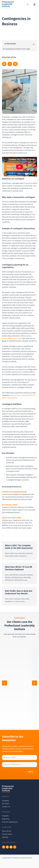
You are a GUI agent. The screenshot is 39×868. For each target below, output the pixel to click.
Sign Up (30, 772)
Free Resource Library (10, 505)
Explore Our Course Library (11, 518)
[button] (34, 4)
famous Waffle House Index (12, 338)
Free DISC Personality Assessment (14, 492)
